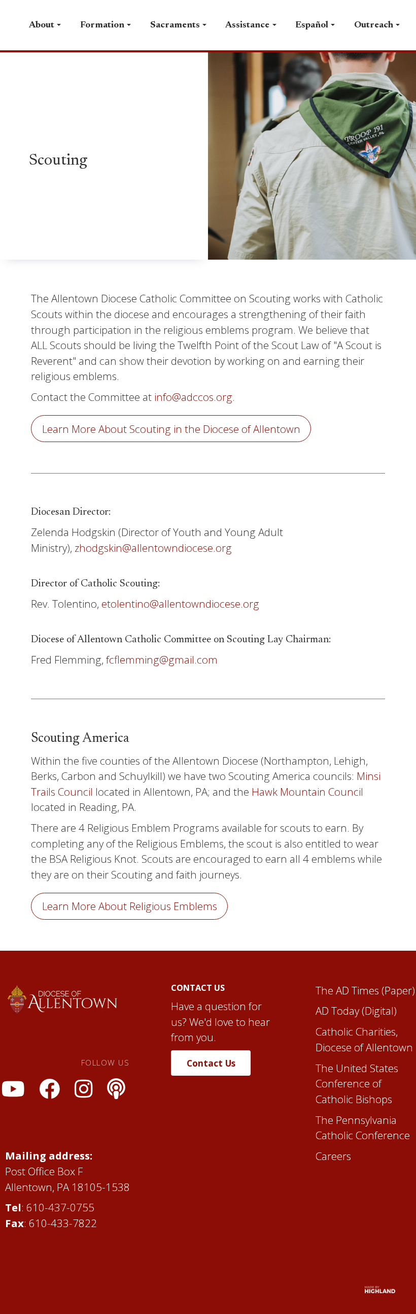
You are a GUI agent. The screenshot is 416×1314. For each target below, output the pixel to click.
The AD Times (347, 990)
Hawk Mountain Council (307, 792)
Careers (333, 1156)
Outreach (373, 25)
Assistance (247, 25)
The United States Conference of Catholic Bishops (357, 1083)
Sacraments (175, 25)
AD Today (337, 1011)
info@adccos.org (193, 397)
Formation (102, 25)
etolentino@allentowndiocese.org (180, 604)
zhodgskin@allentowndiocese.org (153, 548)
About (41, 25)
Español (311, 25)
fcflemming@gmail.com (162, 659)
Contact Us (211, 1063)
